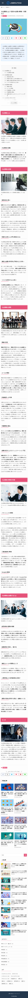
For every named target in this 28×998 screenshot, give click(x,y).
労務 (5, 952)
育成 (5, 964)
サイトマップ (17, 993)
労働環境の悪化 (10, 92)
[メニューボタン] (2, 3)
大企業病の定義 (10, 72)
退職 (11, 983)
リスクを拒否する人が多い (13, 82)
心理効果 (9, 981)
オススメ (15, 973)
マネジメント (5, 978)
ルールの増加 (10, 88)
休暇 (20, 978)
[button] (3, 38)
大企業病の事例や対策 (10, 98)
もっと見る (14, 102)
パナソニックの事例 (11, 99)
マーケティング (7, 946)
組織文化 (4, 15)
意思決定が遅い (10, 76)
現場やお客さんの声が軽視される (14, 78)
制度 (5, 949)
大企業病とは (8, 70)
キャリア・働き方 (8, 943)
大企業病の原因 (8, 84)
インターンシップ (6, 973)
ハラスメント (5, 976)
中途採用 (14, 978)
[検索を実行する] (25, 855)
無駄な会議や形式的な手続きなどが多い (16, 80)
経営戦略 (6, 961)
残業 (23, 981)
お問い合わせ (11, 993)
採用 (5, 955)
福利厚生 (4, 983)
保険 (3, 981)
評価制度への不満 (11, 90)
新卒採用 (17, 981)
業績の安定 (9, 86)
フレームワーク (15, 976)
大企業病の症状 (8, 75)
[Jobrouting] (14, 3)
